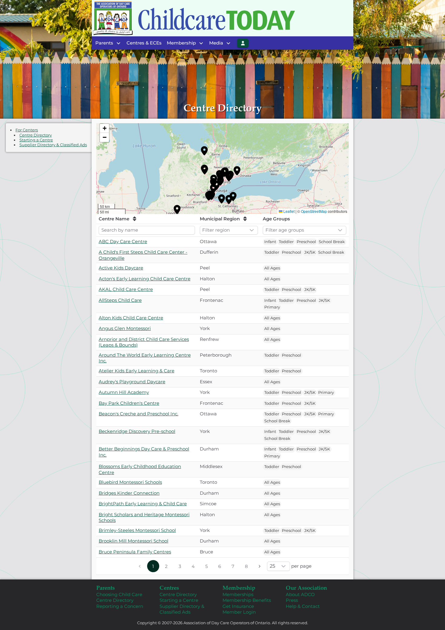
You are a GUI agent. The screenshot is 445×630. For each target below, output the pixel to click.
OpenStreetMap (314, 211)
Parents (105, 587)
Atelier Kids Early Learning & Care (136, 371)
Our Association (306, 587)
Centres (169, 587)
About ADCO (300, 594)
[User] (243, 43)
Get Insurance (238, 606)
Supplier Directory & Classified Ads (53, 145)
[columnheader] (146, 219)
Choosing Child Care (119, 594)
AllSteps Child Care (120, 300)
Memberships (237, 594)
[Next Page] (260, 566)
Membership (238, 587)
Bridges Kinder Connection (129, 493)
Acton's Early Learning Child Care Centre (144, 279)
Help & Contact (303, 606)
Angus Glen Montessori (125, 328)
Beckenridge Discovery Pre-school (137, 431)
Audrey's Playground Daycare (132, 381)
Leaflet (289, 211)
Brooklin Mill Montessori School (133, 541)
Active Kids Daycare (121, 268)
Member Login (239, 612)
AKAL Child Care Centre (126, 289)
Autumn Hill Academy (124, 392)
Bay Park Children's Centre (129, 403)
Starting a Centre (36, 140)
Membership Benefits (246, 600)
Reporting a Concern (119, 606)
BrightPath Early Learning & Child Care (143, 503)
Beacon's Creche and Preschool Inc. (138, 414)
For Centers (26, 130)
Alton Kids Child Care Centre (131, 318)
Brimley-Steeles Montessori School (137, 530)
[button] (204, 150)
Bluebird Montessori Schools (130, 482)
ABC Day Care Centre (123, 241)
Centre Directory (35, 135)
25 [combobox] (272, 566)
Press (292, 600)
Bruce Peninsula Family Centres (135, 552)
